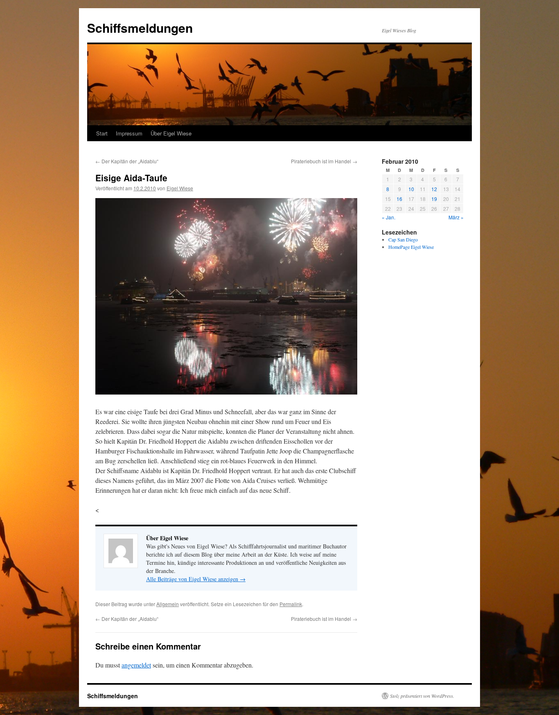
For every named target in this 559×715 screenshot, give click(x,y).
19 (434, 198)
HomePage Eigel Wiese (411, 247)
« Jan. (388, 217)
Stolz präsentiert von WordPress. (422, 695)
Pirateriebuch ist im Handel (324, 161)
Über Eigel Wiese (171, 133)
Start (102, 133)
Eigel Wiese (180, 188)
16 (399, 198)
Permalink (291, 603)
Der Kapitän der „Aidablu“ (126, 161)
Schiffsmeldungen (140, 27)
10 (411, 188)
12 (434, 188)
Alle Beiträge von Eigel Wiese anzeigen (196, 579)
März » (456, 217)
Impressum (129, 133)
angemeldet (136, 665)
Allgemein (167, 603)
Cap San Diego (403, 239)
